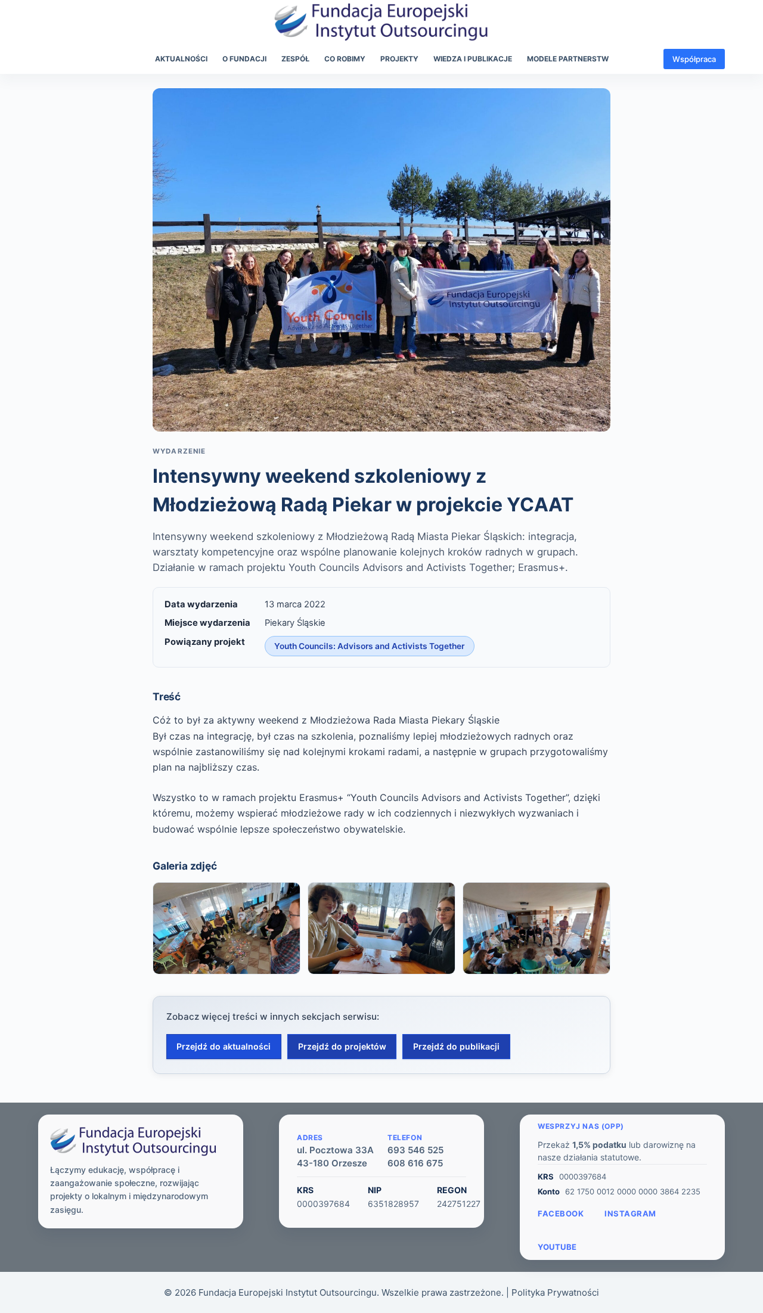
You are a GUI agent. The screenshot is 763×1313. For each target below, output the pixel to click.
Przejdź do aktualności (223, 1046)
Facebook (561, 1213)
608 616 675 (415, 1163)
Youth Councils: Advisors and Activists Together (369, 646)
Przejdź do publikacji (456, 1046)
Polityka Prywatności (555, 1292)
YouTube (557, 1247)
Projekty (399, 58)
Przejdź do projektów (342, 1046)
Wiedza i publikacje (472, 58)
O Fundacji (244, 58)
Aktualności (181, 58)
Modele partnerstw (568, 58)
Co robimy (344, 58)
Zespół (295, 58)
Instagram (630, 1213)
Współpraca (694, 59)
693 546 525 (415, 1150)
